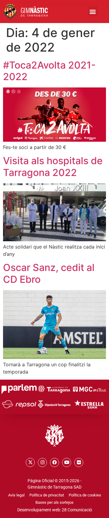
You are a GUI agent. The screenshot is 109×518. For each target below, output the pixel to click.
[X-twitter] (30, 462)
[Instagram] (42, 462)
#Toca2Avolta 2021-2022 (49, 71)
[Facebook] (54, 462)
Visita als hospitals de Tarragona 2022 (53, 166)
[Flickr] (78, 462)
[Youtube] (66, 462)
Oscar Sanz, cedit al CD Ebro (48, 273)
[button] (93, 11)
